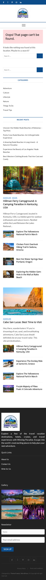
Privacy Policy (21, 568)
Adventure (7, 88)
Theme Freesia (15, 573)
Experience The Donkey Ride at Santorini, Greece (29, 362)
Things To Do (8, 106)
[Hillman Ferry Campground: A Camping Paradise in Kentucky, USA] (23, 180)
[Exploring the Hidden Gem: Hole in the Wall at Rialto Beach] (8, 274)
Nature (6, 101)
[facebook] (3, 2)
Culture (6, 93)
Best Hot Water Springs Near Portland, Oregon (29, 260)
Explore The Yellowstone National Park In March (27, 233)
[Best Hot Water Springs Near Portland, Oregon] (8, 261)
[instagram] (16, 2)
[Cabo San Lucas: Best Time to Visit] (23, 301)
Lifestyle (6, 97)
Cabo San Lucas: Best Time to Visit (22, 322)
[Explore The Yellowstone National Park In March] (8, 234)
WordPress (24, 573)
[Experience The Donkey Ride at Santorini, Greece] (8, 363)
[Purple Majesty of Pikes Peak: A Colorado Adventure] (8, 389)
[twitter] (8, 2)
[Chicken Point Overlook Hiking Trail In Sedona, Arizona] (8, 246)
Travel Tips (7, 110)
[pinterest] (12, 2)
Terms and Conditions (36, 568)
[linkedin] (21, 2)
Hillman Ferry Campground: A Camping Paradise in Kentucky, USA (20, 204)
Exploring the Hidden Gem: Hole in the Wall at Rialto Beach (28, 274)
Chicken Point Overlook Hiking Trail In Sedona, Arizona (27, 247)
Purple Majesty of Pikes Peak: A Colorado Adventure (29, 387)
